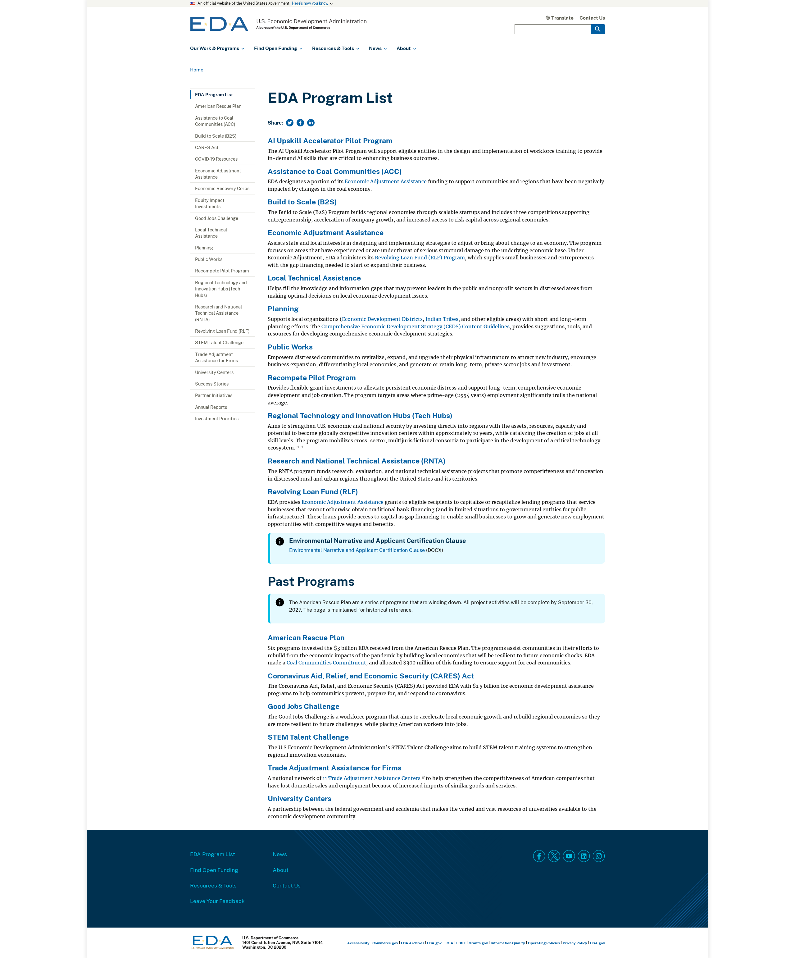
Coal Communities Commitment (326, 663)
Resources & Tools (213, 885)
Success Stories (212, 383)
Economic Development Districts (382, 319)
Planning (204, 247)
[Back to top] (779, 942)
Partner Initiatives (213, 395)
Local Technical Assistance (211, 233)
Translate (562, 18)
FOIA (448, 943)
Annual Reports (211, 407)
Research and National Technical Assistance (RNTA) (218, 313)
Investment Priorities (216, 418)
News (280, 854)
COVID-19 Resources (216, 159)
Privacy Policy (575, 943)
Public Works (208, 259)
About (280, 869)
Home (196, 69)
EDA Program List (214, 94)
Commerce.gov (385, 943)
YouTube (569, 856)
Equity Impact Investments (210, 203)
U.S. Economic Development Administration (278, 24)
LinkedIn (584, 856)
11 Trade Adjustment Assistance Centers (371, 778)
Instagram (599, 856)
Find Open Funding (214, 869)
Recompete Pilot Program (222, 270)
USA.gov (597, 943)
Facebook (539, 856)
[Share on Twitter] (289, 122)
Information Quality (508, 943)
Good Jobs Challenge (216, 218)
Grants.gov (478, 943)
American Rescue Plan (218, 106)
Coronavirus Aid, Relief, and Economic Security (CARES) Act (371, 675)
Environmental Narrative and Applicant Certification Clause (357, 550)
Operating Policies (544, 943)
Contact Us (592, 18)
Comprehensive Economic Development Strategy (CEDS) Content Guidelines (415, 327)
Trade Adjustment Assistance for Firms (216, 357)
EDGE (461, 943)
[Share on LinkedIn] (311, 122)
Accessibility (358, 943)
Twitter (554, 856)
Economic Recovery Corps (222, 188)
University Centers (214, 372)
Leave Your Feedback (217, 900)
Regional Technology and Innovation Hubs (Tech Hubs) (221, 289)
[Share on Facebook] (300, 122)
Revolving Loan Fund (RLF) (222, 331)
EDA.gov (434, 943)
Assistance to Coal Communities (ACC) (215, 121)
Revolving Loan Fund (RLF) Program (420, 258)
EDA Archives (412, 943)
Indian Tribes (441, 319)
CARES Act (207, 147)
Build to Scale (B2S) (216, 136)
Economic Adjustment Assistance (218, 174)
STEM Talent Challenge (219, 342)
